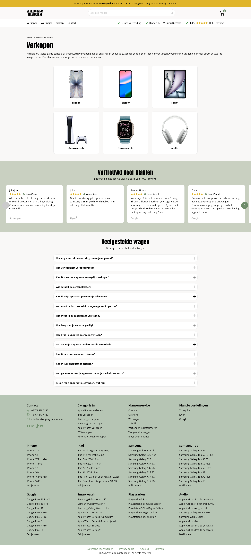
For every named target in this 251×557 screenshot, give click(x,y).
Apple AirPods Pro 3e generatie (196, 499)
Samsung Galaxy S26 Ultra (142, 450)
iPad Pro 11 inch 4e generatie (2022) (97, 481)
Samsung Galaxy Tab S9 (192, 472)
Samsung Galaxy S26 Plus (142, 455)
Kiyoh (182, 414)
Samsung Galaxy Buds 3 (192, 516)
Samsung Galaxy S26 (139, 459)
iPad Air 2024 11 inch (89, 472)
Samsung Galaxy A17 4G (141, 476)
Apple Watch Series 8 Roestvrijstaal (97, 521)
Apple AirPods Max (189, 521)
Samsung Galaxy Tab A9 (192, 481)
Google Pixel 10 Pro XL (39, 499)
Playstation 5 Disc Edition (142, 516)
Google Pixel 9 (34, 521)
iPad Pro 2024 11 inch (89, 463)
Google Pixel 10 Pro (37, 503)
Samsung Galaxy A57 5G (141, 463)
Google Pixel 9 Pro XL (38, 512)
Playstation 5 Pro (137, 499)
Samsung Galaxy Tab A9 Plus (194, 476)
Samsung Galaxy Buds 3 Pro (194, 512)
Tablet (174, 102)
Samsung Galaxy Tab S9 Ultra (195, 468)
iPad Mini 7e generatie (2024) (93, 450)
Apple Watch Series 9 (89, 530)
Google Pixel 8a (35, 530)
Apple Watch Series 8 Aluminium (95, 516)
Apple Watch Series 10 (90, 512)
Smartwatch (125, 148)
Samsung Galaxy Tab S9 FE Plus (196, 455)
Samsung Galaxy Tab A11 (193, 450)
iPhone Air (32, 455)
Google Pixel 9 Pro (37, 516)
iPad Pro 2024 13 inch (89, 459)
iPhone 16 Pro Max (37, 476)
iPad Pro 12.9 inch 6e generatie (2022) (98, 476)
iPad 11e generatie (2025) (91, 455)
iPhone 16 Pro (34, 481)
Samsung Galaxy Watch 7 (91, 503)
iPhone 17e (33, 450)
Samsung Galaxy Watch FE (92, 499)
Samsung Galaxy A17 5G (141, 481)
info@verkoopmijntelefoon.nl (47, 419)
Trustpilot (184, 410)
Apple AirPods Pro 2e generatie (196, 525)
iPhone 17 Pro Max (37, 459)
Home (29, 37)
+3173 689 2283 (39, 410)
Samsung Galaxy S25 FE (141, 472)
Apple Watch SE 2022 (89, 525)
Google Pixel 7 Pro (37, 525)
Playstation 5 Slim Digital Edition (146, 508)
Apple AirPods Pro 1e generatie (196, 530)
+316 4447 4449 (39, 414)
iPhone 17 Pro (34, 463)
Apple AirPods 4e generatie (194, 508)
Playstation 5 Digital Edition (143, 512)
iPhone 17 (32, 468)
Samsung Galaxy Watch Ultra (93, 508)
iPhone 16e (33, 472)
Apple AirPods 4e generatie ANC (196, 503)
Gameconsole (76, 148)
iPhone (76, 102)
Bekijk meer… (34, 485)
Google (183, 419)
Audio (174, 148)
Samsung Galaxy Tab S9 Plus (194, 463)
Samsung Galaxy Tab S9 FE (193, 459)
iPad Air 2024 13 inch (89, 468)
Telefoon (125, 102)
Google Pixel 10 (35, 508)
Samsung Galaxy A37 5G (141, 468)
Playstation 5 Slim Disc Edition (144, 503)
